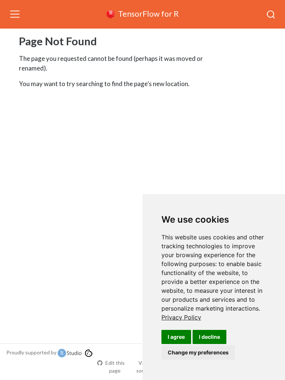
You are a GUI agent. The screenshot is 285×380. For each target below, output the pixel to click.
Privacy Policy (181, 317)
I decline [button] (209, 337)
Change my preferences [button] (198, 352)
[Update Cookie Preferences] (89, 352)
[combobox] (271, 14)
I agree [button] (176, 337)
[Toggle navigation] (14, 14)
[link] (181, 317)
